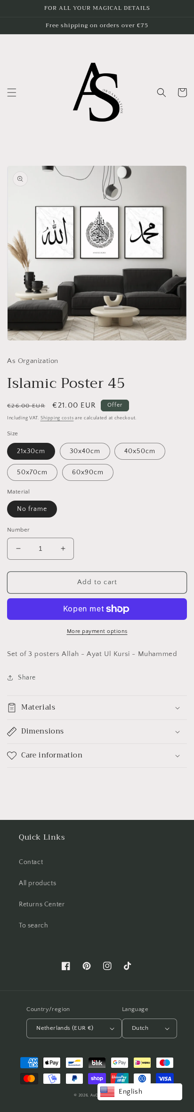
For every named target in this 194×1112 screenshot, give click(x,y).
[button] (11, 92)
